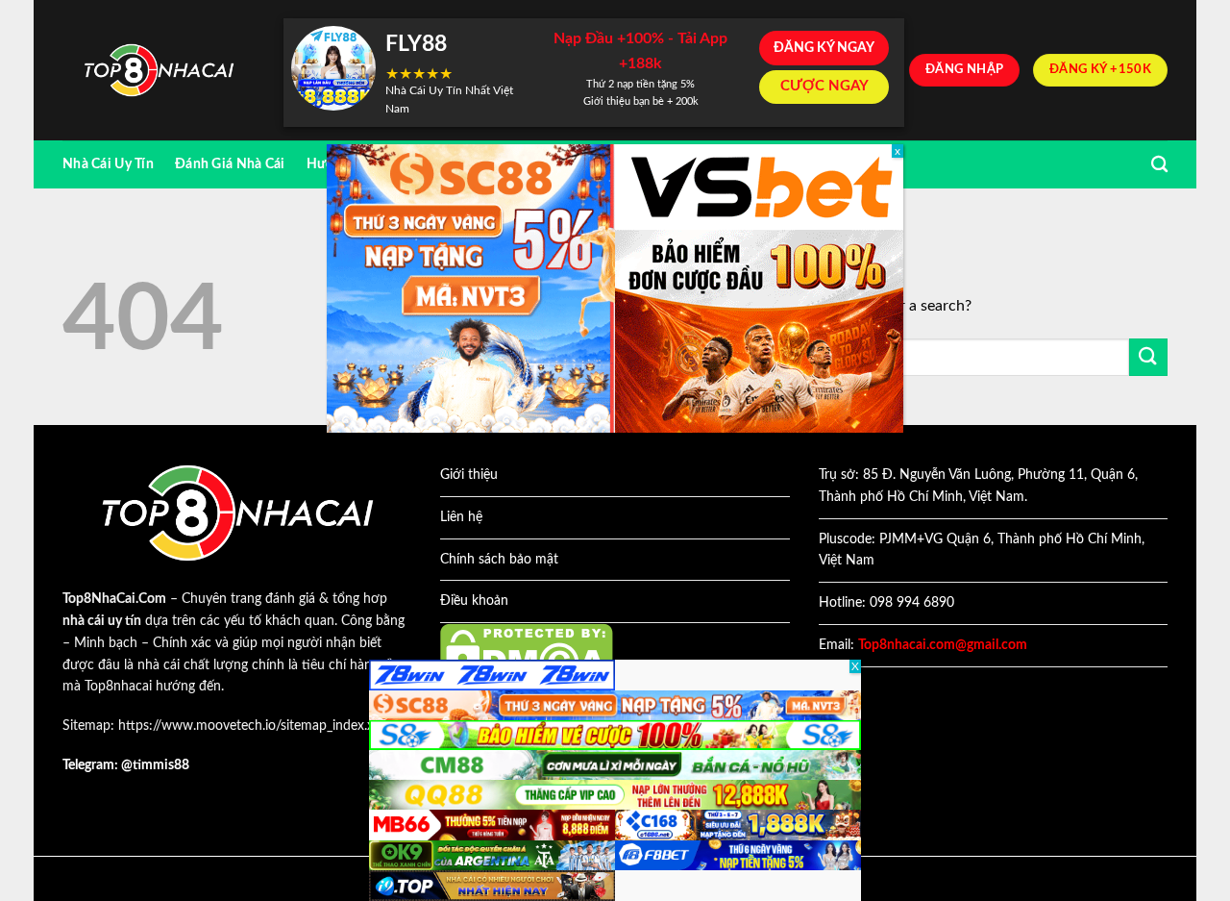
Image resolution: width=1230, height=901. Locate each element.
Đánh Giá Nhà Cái (230, 164)
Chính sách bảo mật (499, 559)
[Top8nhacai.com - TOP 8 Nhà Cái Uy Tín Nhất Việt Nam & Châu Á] (158, 71)
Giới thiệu (469, 475)
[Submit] (1148, 357)
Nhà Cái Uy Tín (108, 164)
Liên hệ (461, 517)
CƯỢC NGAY (824, 86)
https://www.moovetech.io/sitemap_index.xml (253, 726)
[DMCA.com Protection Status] (526, 654)
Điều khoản (474, 601)
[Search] (1159, 165)
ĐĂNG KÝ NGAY (824, 48)
